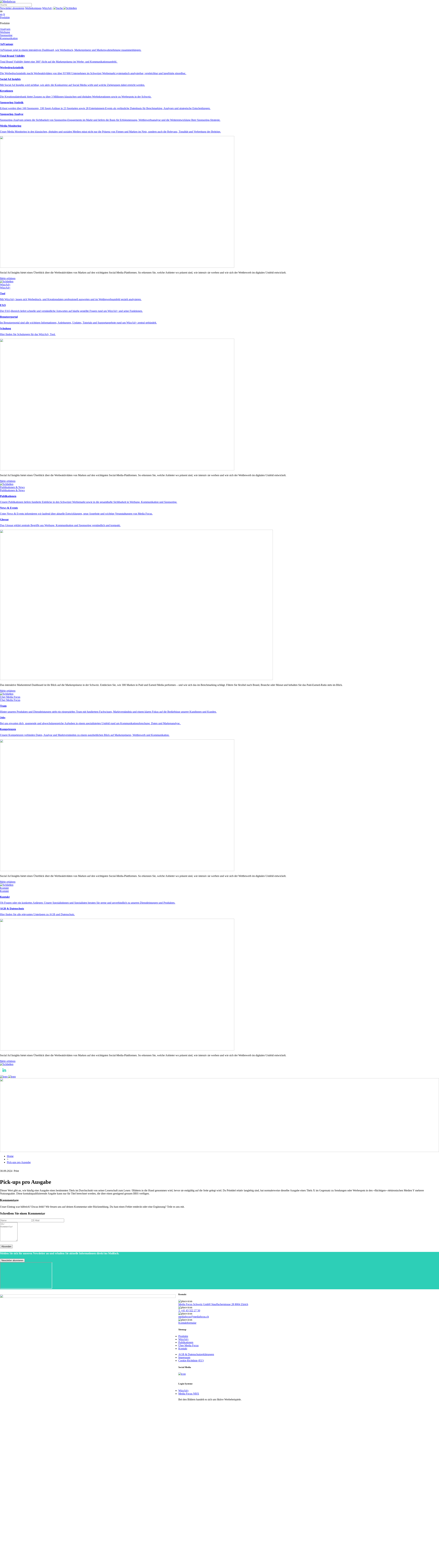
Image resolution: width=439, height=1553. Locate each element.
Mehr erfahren (7, 278)
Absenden (6, 1246)
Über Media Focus (188, 1345)
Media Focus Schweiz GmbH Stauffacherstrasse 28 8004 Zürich (213, 1304)
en (1, 14)
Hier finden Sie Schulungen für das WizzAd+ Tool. (28, 334)
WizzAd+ (47, 8)
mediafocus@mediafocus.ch (193, 1316)
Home (10, 1156)
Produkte (183, 1336)
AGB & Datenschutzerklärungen (196, 1354)
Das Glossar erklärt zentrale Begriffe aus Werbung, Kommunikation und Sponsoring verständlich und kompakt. (60, 525)
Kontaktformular (187, 1322)
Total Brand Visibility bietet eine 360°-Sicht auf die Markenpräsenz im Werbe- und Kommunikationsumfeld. (59, 61)
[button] (65, 8)
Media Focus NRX (188, 1393)
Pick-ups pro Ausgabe (19, 1162)
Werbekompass (33, 8)
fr (4, 14)
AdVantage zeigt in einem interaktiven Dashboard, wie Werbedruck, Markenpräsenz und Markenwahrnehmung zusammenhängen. (70, 50)
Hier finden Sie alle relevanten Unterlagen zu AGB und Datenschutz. (37, 914)
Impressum (184, 1357)
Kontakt (182, 1348)
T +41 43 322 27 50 (189, 1310)
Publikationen (185, 1342)
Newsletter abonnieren (12, 8)
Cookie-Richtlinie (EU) (191, 1360)
